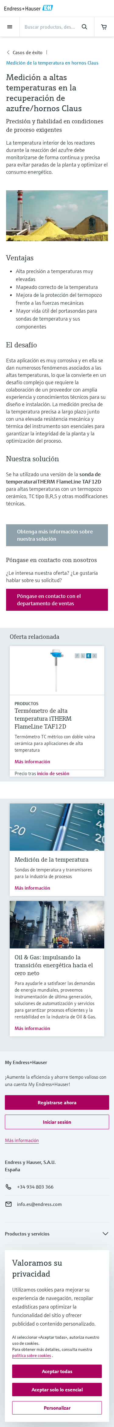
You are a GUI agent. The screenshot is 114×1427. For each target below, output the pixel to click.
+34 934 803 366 (35, 1187)
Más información (32, 761)
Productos (26, 703)
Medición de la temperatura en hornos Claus (52, 63)
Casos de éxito (28, 52)
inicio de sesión (53, 773)
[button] (57, 1102)
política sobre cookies (31, 1355)
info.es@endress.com (39, 1204)
